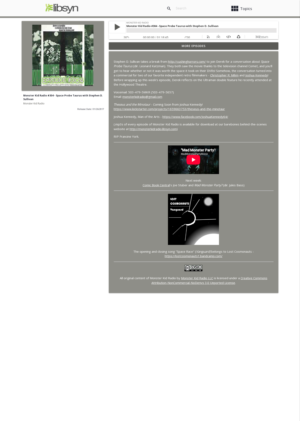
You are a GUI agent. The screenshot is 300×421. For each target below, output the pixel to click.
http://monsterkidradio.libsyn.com (153, 129)
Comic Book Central (156, 185)
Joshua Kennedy (256, 75)
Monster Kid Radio (33, 103)
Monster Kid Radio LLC (197, 278)
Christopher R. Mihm (224, 75)
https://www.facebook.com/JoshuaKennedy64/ (195, 117)
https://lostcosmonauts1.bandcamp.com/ (193, 256)
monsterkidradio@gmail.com (142, 97)
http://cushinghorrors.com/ (187, 61)
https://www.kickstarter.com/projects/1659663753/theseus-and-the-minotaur (169, 109)
